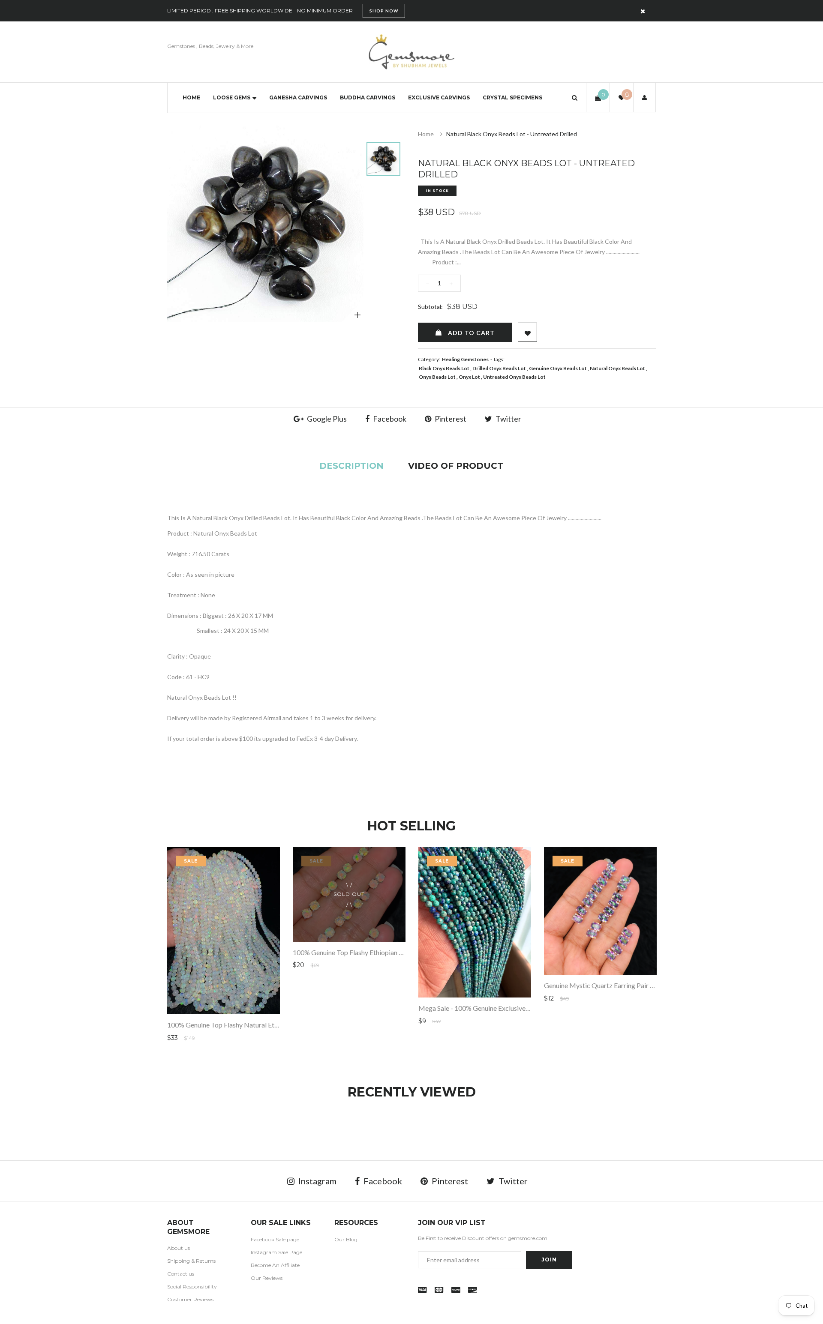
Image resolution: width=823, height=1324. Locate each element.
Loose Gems (231, 97)
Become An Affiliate (275, 1265)
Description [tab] (351, 466)
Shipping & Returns (191, 1261)
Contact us (180, 1273)
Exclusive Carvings (439, 97)
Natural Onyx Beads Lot (617, 368)
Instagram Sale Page (276, 1252)
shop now (383, 10)
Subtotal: (430, 306)
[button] (574, 97)
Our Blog (345, 1239)
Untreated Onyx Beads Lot (514, 377)
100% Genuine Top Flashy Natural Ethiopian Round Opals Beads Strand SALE (279, 1025)
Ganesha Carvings (298, 97)
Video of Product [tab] (455, 466)
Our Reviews (266, 1278)
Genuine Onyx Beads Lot (558, 368)
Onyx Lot (469, 377)
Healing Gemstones (465, 359)
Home (191, 97)
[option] (265, 224)
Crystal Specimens (512, 97)
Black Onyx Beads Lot (444, 368)
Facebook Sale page (275, 1239)
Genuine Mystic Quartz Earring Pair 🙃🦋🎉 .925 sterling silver (637, 985)
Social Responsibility (192, 1286)
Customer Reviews (190, 1299)
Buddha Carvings (367, 97)
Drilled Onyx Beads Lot (499, 368)
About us (178, 1248)
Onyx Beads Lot (437, 377)
